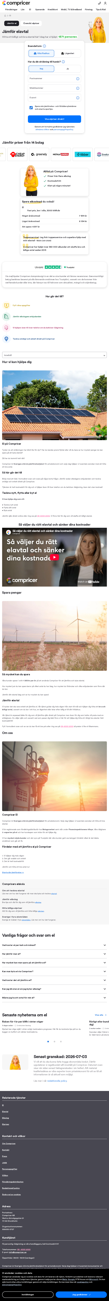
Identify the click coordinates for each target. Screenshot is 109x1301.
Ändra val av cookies (11, 1195)
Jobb (4, 1163)
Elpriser (5, 1124)
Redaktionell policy (11, 1188)
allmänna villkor (42, 130)
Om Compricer (9, 1144)
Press (4, 1156)
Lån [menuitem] (22, 9)
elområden (26, 920)
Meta (64, 1279)
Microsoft (93, 1279)
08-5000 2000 (43, 516)
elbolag (38, 902)
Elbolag (5, 1118)
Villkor (5, 1175)
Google (71, 1279)
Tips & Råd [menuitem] (101, 9)
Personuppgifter (9, 1169)
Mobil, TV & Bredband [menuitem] (71, 9)
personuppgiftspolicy (63, 130)
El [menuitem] (30, 9)
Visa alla (99, 1015)
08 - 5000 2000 (23, 1250)
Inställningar (28, 1295)
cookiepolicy (83, 1282)
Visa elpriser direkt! (54, 119)
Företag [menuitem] (89, 9)
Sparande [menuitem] (40, 9)
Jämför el (11, 23)
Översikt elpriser (31, 23)
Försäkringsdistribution (12, 1182)
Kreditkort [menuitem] (53, 9)
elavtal (54, 893)
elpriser (41, 911)
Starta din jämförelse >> (13, 872)
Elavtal (5, 1112)
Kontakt (5, 1150)
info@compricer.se (17, 1252)
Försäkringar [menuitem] (11, 9)
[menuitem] (16, 3)
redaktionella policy (57, 1080)
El (3, 1105)
